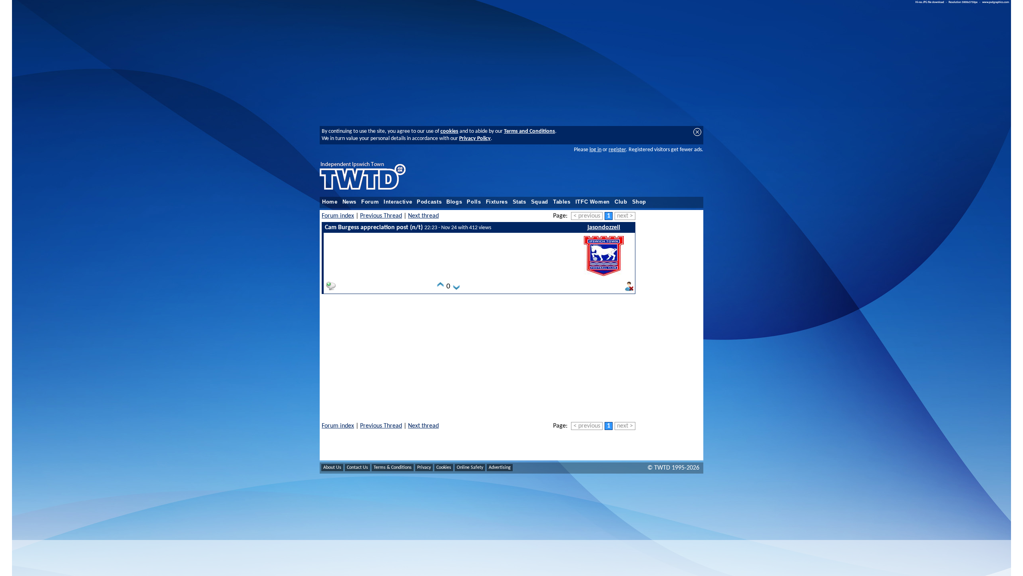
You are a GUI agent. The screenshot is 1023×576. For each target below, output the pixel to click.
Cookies (443, 467)
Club (621, 202)
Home (330, 202)
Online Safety (470, 467)
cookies (449, 131)
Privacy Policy (475, 139)
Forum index (338, 216)
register (617, 150)
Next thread (423, 216)
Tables (562, 202)
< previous (586, 216)
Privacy (424, 467)
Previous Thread (381, 216)
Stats (519, 202)
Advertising (500, 467)
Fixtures (497, 202)
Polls (474, 202)
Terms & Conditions (393, 467)
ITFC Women (592, 202)
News (349, 202)
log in (595, 150)
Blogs (454, 202)
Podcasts (429, 202)
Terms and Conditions (529, 131)
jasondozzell (603, 227)
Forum (370, 202)
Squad (539, 202)
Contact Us (357, 467)
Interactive (398, 202)
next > (625, 216)
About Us (332, 467)
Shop (639, 202)
